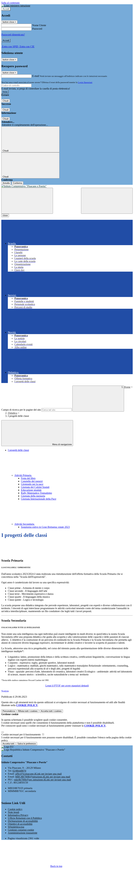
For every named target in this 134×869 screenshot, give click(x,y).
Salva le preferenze (26, 743)
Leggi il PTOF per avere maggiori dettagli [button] (67, 685)
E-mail (35, 76)
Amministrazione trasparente (22, 832)
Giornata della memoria (33, 496)
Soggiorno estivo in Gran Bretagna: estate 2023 (45, 527)
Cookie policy (15, 809)
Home (127, 387)
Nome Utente (39, 25)
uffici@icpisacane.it (38, 773)
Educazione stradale (31, 490)
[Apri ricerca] (107, 201)
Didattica (12, 413)
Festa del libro (28, 478)
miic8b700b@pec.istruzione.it (42, 779)
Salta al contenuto (10, 2)
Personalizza (9, 711)
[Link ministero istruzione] (15, 5)
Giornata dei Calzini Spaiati (35, 487)
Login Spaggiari (85, 82)
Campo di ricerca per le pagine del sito (21, 409)
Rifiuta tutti (28, 711)
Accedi (6, 9)
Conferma (17, 183)
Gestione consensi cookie (21, 829)
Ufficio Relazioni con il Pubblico (25, 818)
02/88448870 (19, 770)
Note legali (13, 812)
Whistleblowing (16, 827)
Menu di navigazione (62, 444)
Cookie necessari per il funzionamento (21, 734)
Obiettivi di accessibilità (20, 824)
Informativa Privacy (18, 815)
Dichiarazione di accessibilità (23, 821)
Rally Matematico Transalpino (36, 493)
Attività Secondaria (24, 524)
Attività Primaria (23, 475)
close (5, 215)
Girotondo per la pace (32, 484)
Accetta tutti (51, 711)
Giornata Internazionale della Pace (38, 498)
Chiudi (5, 101)
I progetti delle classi (18, 450)
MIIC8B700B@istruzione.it (42, 776)
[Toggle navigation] (27, 201)
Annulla (6, 183)
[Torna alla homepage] (67, 186)
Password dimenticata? (13, 34)
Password (37, 28)
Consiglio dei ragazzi (32, 481)
